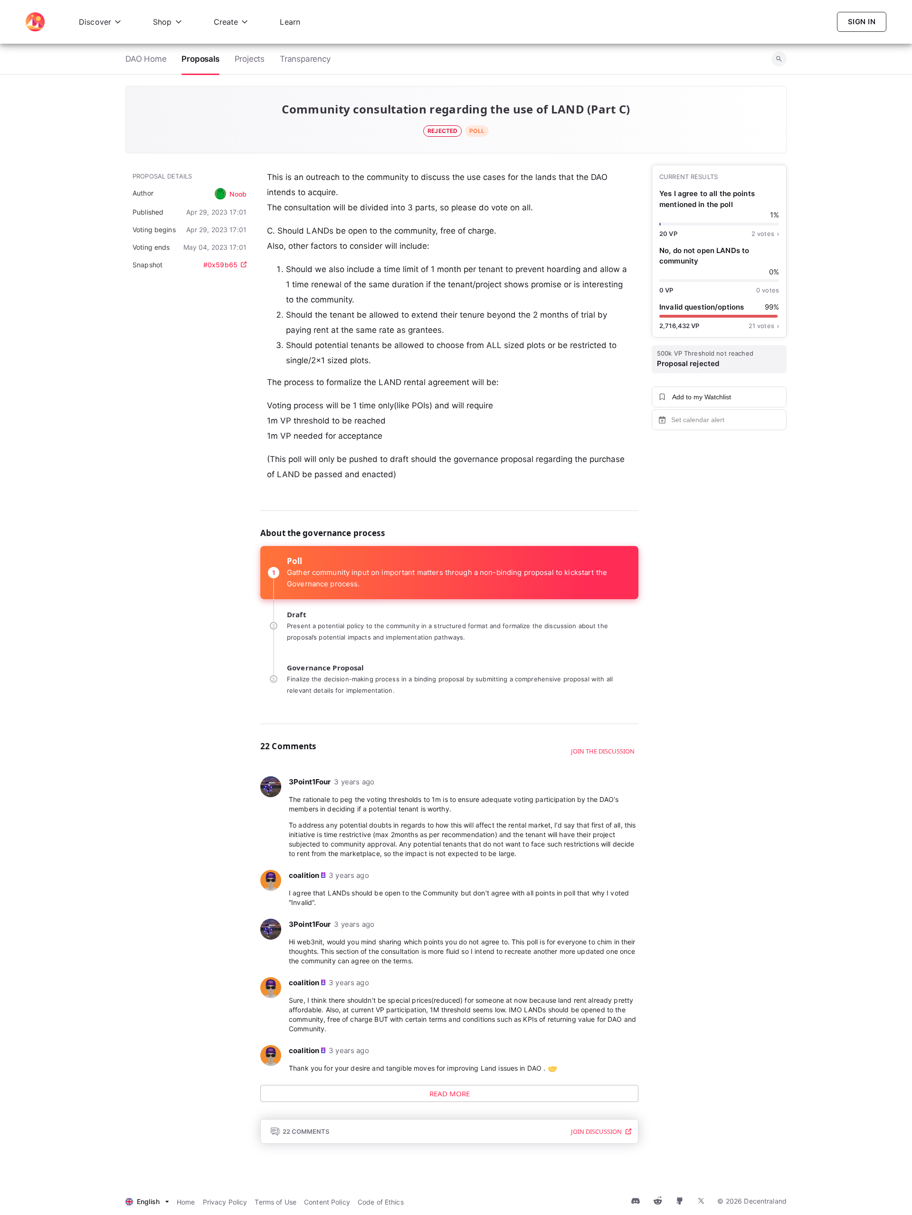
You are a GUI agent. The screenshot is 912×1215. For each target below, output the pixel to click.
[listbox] (147, 1202)
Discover (95, 22)
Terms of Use (275, 1202)
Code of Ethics (381, 1202)
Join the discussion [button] (603, 751)
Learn (290, 22)
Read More (449, 1093)
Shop (162, 22)
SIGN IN (861, 21)
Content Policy (327, 1202)
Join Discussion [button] (596, 1131)
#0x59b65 (220, 265)
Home (186, 1202)
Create (226, 22)
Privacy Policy (225, 1202)
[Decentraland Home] (35, 21)
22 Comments (306, 1131)
